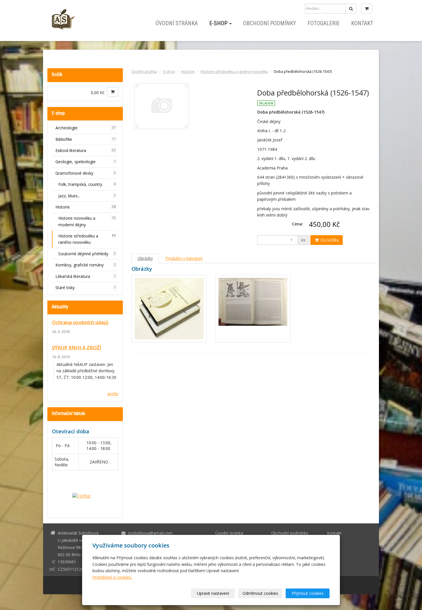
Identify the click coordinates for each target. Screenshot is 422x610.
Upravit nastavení (213, 593)
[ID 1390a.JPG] (169, 308)
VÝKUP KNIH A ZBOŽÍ (76, 347)
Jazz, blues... (87, 195)
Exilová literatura (85, 150)
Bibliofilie (85, 139)
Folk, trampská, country (87, 184)
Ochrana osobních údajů (80, 322)
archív (112, 393)
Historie (188, 71)
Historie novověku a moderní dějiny (87, 221)
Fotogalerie (323, 23)
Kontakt (362, 23)
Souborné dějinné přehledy (87, 253)
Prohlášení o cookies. (112, 577)
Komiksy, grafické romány (85, 265)
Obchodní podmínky (269, 23)
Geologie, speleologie (85, 161)
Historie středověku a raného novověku (234, 71)
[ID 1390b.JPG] (253, 308)
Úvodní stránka (177, 23)
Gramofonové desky (85, 173)
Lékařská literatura (85, 276)
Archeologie (85, 127)
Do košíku (329, 240)
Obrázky (145, 258)
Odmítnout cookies (260, 593)
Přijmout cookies (308, 593)
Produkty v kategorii (183, 258)
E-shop (219, 23)
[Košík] (366, 8)
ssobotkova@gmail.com (150, 533)
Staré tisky (85, 287)
